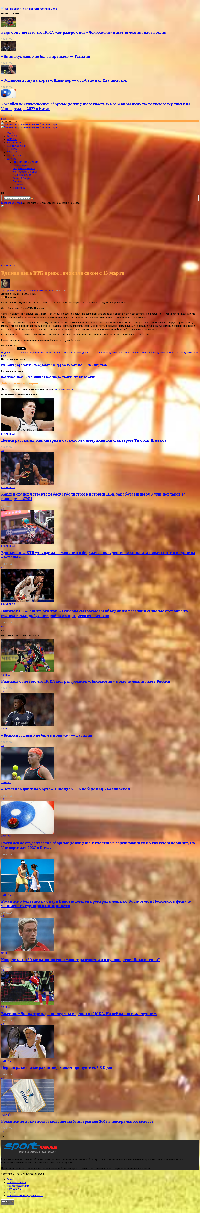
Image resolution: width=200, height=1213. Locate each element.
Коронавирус (20, 165)
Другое (11, 158)
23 (2, 1023)
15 (2, 857)
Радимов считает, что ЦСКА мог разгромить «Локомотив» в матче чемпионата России (83, 32)
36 (2, 450)
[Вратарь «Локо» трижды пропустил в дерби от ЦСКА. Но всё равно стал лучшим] (27, 1003)
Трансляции (20, 187)
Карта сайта (14, 1189)
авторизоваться (64, 389)
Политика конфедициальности (25, 1195)
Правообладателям (18, 1185)
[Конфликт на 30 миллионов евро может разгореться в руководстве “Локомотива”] (27, 949)
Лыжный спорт (22, 174)
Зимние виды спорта (25, 162)
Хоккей (12, 139)
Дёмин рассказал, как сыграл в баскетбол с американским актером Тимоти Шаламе (84, 440)
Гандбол (17, 181)
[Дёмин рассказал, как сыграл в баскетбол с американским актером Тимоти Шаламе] (27, 430)
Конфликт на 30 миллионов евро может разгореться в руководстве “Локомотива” (80, 960)
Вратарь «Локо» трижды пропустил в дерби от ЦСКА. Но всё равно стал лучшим (79, 1013)
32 (2, 508)
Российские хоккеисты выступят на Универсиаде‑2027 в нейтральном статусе (77, 1121)
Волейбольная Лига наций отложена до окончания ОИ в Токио (48, 377)
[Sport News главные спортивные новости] (30, 1153)
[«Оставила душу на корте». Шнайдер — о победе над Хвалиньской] (8, 73)
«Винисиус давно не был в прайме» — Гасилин (45, 56)
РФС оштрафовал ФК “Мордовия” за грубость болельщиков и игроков (54, 365)
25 (2, 625)
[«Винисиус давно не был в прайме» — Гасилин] (8, 49)
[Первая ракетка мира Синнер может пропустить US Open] (27, 1057)
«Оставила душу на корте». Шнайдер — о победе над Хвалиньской (64, 80)
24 (2, 1077)
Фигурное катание (24, 168)
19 (2, 745)
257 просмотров (10, 290)
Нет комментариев (43, 290)
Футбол (12, 136)
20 (2, 916)
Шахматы (18, 184)
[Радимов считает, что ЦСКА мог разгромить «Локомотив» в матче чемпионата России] (8, 25)
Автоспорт (14, 155)
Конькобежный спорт (26, 171)
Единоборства (16, 145)
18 (2, 969)
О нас (10, 1179)
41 (2, 567)
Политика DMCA (16, 1182)
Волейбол (13, 149)
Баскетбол (14, 142)
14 (2, 799)
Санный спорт (21, 178)
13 (2, 691)
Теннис (12, 152)
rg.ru (18, 345)
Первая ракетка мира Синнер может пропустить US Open (56, 1067)
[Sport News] (29, 8)
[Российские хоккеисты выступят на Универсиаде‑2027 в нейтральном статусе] (27, 1111)
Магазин (12, 132)
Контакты (13, 1192)
